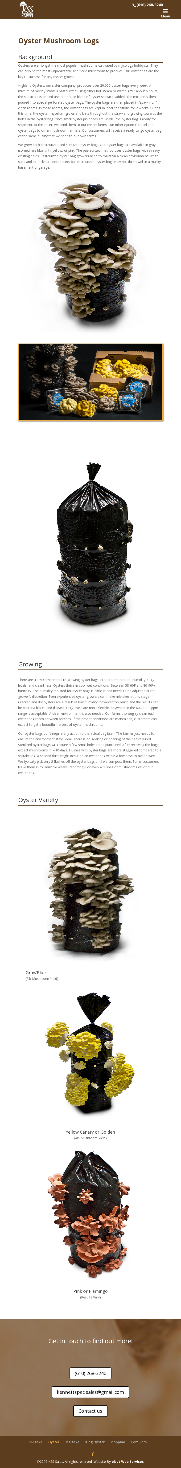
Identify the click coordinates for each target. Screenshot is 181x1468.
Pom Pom (139, 1442)
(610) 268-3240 (90, 1373)
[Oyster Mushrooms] (90, 382)
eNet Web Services (128, 1461)
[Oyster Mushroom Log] (90, 257)
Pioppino (118, 1442)
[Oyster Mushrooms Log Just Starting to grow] (90, 548)
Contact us (90, 1411)
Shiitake (35, 1442)
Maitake (72, 1442)
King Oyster (95, 1442)
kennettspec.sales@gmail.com (90, 1392)
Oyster (53, 1442)
